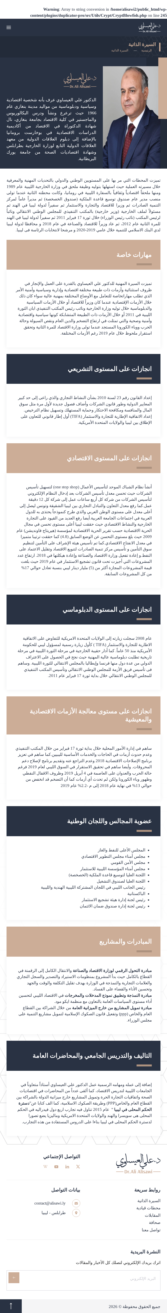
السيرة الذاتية (148, 1200)
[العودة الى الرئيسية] (149, 27)
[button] (9, 27)
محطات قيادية (148, 1208)
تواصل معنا (151, 1230)
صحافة (154, 1222)
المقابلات (152, 1215)
